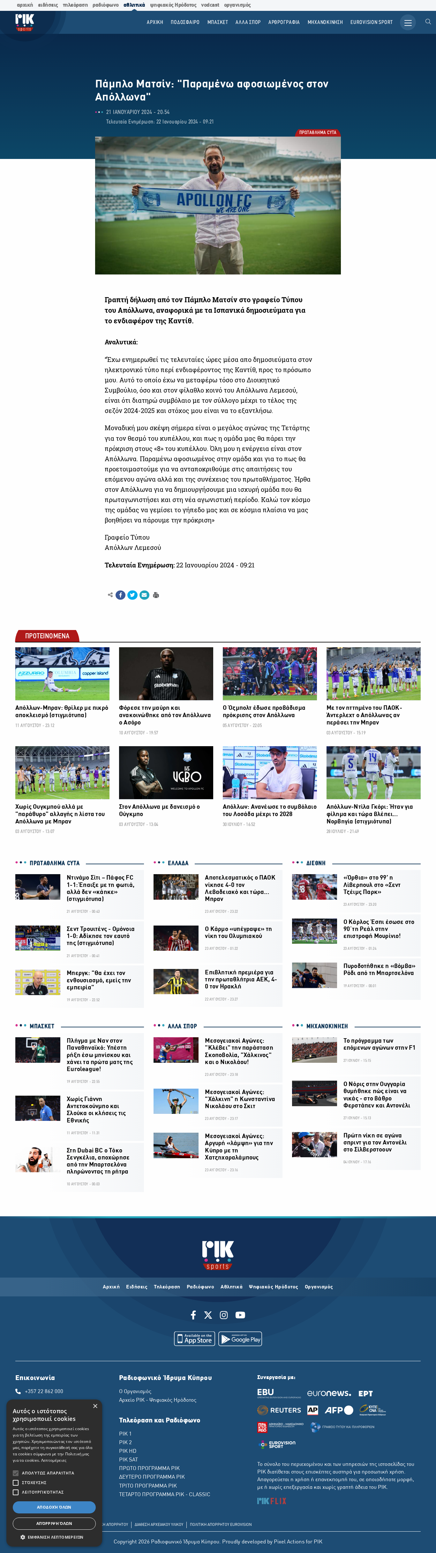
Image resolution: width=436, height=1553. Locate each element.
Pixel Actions (289, 1542)
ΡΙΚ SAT (128, 1460)
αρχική (25, 5)
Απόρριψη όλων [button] (54, 1523)
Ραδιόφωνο (200, 1287)
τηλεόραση (75, 5)
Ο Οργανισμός (135, 1391)
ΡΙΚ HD (127, 1451)
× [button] (95, 1406)
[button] (54, 1537)
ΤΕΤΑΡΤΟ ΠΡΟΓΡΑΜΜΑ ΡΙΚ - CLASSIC (164, 1494)
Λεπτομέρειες (54, 1460)
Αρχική (111, 1287)
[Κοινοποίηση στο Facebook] (120, 595)
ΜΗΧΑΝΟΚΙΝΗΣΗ (327, 1027)
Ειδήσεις (136, 1287)
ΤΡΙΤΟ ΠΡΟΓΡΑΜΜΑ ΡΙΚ (148, 1486)
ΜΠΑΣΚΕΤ (42, 1027)
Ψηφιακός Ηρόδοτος (273, 1287)
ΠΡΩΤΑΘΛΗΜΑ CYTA (318, 133)
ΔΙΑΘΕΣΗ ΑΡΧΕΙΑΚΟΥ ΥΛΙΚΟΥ (159, 1525)
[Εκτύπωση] (155, 594)
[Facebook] (194, 1316)
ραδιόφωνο (106, 5)
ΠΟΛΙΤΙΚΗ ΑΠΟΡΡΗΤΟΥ (108, 1525)
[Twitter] (208, 1316)
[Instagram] (223, 1316)
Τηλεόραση (167, 1287)
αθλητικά (134, 5)
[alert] (54, 1473)
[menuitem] (428, 22)
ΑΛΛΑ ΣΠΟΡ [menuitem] (248, 22)
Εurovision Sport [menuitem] (371, 22)
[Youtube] (240, 1316)
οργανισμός (237, 5)
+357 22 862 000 (44, 1391)
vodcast (210, 5)
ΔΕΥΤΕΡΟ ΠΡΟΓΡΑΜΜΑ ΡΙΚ (152, 1477)
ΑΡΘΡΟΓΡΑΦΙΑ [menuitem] (284, 22)
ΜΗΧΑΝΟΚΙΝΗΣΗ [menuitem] (325, 22)
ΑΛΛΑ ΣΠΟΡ (182, 1027)
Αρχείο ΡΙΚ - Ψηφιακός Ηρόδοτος (157, 1400)
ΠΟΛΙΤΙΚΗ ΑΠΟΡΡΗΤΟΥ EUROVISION (221, 1525)
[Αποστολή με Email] (144, 595)
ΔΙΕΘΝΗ (316, 863)
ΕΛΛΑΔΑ (178, 863)
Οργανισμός (319, 1287)
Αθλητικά (232, 1287)
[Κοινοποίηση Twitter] (132, 595)
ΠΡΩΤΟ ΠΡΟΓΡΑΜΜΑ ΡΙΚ (149, 1468)
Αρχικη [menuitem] (155, 22)
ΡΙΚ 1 (125, 1434)
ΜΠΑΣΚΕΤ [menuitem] (217, 22)
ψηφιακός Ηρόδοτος (173, 5)
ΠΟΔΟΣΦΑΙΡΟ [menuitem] (185, 22)
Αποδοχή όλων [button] (54, 1507)
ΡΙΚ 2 (125, 1442)
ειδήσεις (48, 5)
